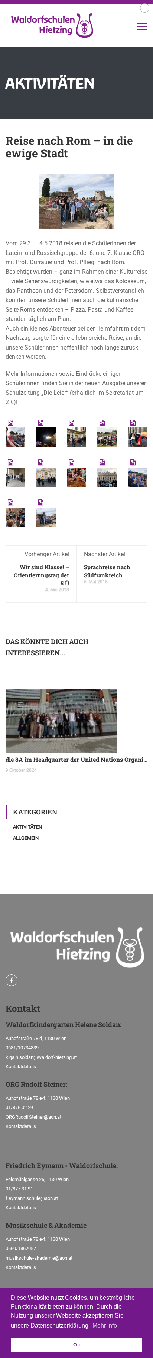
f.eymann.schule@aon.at (32, 1198)
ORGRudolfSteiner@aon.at (33, 1117)
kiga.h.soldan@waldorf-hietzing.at (41, 1057)
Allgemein (26, 838)
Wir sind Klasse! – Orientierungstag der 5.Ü (41, 575)
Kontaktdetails (21, 1066)
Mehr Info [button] (104, 1325)
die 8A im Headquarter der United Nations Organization (76, 759)
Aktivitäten (27, 827)
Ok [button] (76, 1345)
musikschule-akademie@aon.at (39, 1258)
